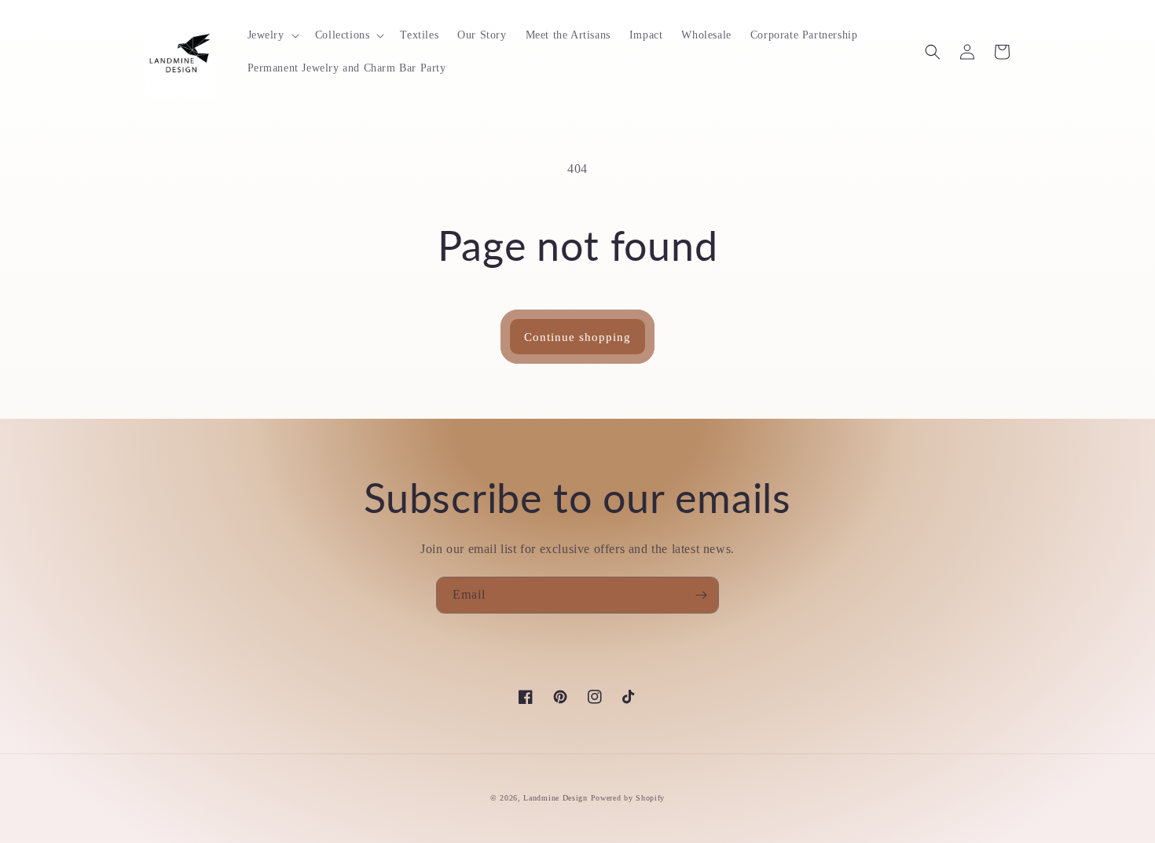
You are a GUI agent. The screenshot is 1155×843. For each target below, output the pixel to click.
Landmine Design (555, 798)
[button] (272, 35)
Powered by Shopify (628, 798)
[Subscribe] (701, 595)
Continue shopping (577, 337)
